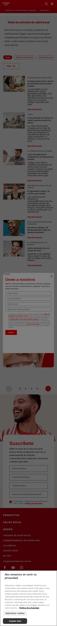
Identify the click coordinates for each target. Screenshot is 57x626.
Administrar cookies (15, 613)
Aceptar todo (15, 621)
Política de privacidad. (29, 608)
